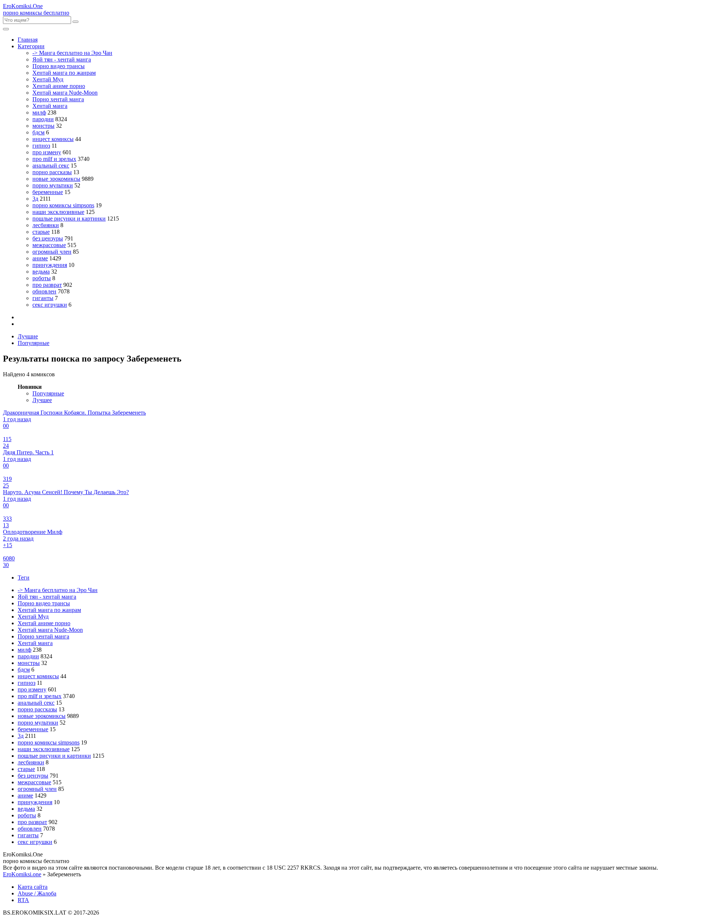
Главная (28, 39)
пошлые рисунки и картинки (69, 218)
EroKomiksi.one (22, 874)
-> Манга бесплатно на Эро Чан (72, 53)
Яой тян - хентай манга (61, 59)
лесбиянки (45, 225)
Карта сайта (33, 887)
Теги (23, 577)
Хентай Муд (47, 79)
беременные (47, 192)
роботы (41, 278)
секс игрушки (49, 305)
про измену (46, 152)
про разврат (47, 285)
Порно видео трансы (58, 66)
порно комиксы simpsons (63, 205)
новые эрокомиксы (56, 179)
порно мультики (52, 185)
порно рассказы (52, 172)
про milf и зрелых (54, 159)
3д (35, 199)
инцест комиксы (53, 139)
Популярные (33, 343)
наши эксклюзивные (58, 212)
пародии (43, 119)
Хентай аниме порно (58, 86)
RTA (23, 900)
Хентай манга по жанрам (64, 73)
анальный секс (50, 165)
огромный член (51, 252)
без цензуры (47, 238)
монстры (43, 126)
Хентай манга (49, 106)
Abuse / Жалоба (37, 893)
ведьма (41, 271)
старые (41, 232)
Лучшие (28, 336)
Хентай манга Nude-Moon (65, 92)
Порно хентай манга (58, 99)
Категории (31, 46)
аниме (40, 258)
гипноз (41, 145)
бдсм (38, 132)
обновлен (44, 291)
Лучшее (42, 400)
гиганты (42, 298)
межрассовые (49, 245)
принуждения (49, 265)
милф (39, 112)
